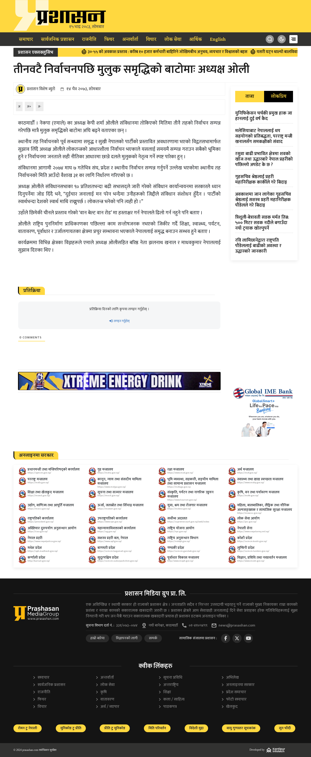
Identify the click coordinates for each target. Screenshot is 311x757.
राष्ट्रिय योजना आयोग (180, 528)
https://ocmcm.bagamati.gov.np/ (114, 551)
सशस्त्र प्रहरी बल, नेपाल (112, 538)
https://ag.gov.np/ (106, 531)
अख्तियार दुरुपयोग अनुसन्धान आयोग (52, 528)
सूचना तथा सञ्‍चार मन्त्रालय (115, 492)
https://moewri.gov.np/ (109, 509)
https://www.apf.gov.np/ (109, 541)
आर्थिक (195, 40)
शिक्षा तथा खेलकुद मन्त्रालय (46, 492)
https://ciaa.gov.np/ (38, 531)
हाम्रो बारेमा (97, 638)
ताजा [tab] (249, 96)
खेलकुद (229, 707)
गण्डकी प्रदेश (175, 548)
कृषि (101, 692)
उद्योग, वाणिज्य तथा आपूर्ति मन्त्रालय (51, 505)
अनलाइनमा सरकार (238, 685)
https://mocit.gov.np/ (108, 495)
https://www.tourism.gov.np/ (182, 500)
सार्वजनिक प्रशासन (57, 40)
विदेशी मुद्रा (196, 728)
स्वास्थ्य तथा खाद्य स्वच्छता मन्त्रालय (260, 479)
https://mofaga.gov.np (179, 487)
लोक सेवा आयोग (248, 518)
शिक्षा (164, 692)
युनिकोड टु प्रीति (70, 728)
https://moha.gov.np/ (108, 473)
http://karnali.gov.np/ (39, 561)
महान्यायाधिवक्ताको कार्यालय (116, 528)
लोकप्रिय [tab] (278, 96)
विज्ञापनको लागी (127, 638)
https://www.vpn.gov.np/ (109, 522)
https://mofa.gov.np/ (38, 482)
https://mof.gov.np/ (247, 473)
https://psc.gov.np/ (247, 522)
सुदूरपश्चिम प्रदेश (108, 558)
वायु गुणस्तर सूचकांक (241, 728)
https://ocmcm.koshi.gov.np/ (252, 541)
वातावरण (104, 699)
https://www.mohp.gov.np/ (250, 482)
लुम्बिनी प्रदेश (246, 548)
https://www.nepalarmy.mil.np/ (253, 531)
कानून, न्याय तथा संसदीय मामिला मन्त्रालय (119, 481)
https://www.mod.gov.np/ (180, 473)
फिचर (109, 40)
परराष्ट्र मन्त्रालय (38, 479)
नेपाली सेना (244, 528)
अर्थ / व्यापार (107, 707)
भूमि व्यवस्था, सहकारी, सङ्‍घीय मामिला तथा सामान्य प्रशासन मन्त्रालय (192, 481)
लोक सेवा (172, 40)
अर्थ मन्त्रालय (245, 469)
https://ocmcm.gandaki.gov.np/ (183, 551)
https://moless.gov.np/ (179, 509)
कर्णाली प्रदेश (36, 558)
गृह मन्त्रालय (105, 469)
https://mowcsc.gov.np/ (249, 513)
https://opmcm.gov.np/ (39, 473)
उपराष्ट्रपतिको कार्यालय (112, 518)
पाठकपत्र (167, 707)
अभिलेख (230, 678)
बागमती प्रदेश (106, 548)
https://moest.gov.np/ (39, 495)
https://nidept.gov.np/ (178, 541)
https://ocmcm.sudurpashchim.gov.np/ (117, 561)
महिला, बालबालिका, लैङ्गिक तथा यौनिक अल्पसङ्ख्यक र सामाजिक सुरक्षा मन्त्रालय (264, 507)
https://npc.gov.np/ (177, 531)
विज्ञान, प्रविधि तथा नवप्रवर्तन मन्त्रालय (262, 558)
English (218, 40)
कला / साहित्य (171, 699)
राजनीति (89, 40)
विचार (151, 40)
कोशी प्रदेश (244, 538)
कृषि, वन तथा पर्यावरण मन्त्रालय (258, 492)
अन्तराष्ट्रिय (168, 685)
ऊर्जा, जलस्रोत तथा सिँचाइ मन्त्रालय (120, 505)
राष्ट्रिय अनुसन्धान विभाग (182, 538)
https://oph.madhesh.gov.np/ (43, 551)
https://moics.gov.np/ (39, 509)
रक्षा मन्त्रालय (175, 469)
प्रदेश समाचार (233, 692)
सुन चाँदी (285, 728)
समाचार (26, 40)
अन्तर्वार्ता (130, 40)
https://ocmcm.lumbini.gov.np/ (253, 551)
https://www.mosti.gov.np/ (251, 561)
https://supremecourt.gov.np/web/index (188, 522)
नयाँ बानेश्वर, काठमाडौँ (163, 625)
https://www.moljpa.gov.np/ (111, 487)
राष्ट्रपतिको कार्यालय (41, 518)
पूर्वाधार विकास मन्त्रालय (183, 558)
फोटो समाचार (234, 699)
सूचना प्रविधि (170, 678)
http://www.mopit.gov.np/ (180, 561)
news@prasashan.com (237, 625)
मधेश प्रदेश (35, 548)
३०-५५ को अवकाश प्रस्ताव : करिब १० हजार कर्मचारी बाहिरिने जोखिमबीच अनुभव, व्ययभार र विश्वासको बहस (151, 52)
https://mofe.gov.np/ (248, 495)
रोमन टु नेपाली (27, 728)
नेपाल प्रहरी (35, 538)
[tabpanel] (264, 183)
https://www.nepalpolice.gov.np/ (44, 541)
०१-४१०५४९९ (198, 625)
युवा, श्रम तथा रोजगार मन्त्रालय (187, 505)
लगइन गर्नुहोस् (121, 321)
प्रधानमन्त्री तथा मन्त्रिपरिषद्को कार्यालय (54, 469)
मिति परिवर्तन (157, 728)
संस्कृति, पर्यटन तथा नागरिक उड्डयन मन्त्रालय (190, 494)
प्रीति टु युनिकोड (114, 728)
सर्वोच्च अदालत (177, 518)
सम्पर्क (153, 638)
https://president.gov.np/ (41, 522)
